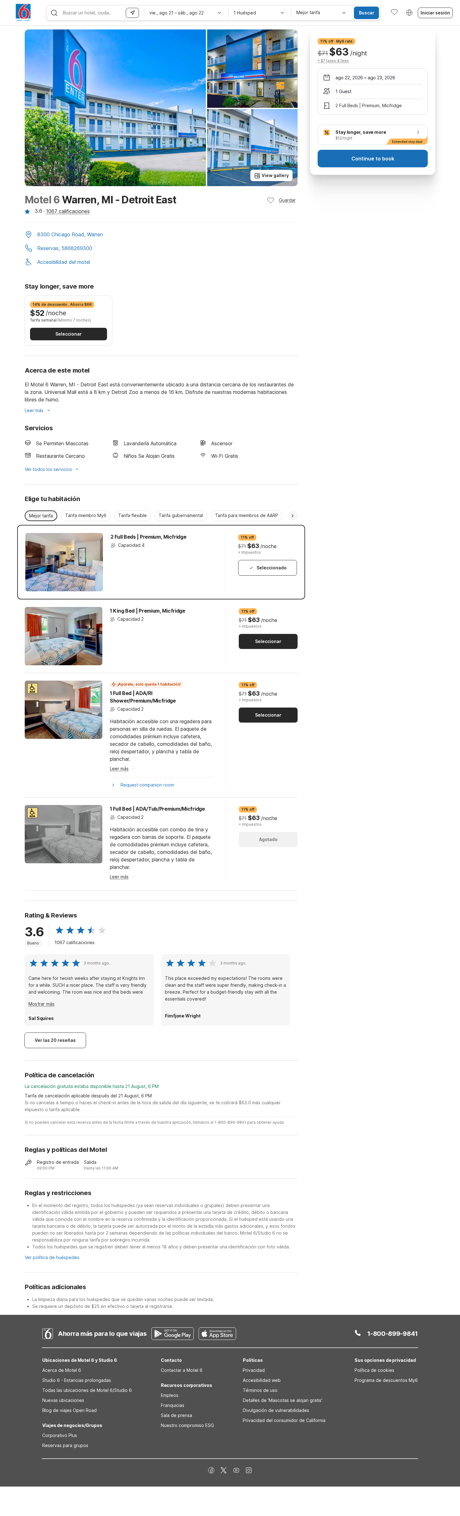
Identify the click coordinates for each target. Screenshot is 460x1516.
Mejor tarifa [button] (41, 515)
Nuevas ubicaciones (63, 1400)
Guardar (287, 200)
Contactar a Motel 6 (181, 1370)
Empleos (169, 1395)
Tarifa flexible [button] (132, 515)
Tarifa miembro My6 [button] (85, 515)
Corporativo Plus (59, 1435)
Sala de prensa (176, 1415)
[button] (161, 235)
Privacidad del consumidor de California (284, 1420)
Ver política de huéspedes (52, 1257)
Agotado (268, 839)
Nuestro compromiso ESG (187, 1425)
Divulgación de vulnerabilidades (276, 1410)
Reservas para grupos (65, 1445)
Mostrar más (41, 1003)
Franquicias (172, 1405)
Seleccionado (272, 567)
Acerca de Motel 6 (61, 1370)
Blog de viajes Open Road (69, 1410)
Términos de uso (260, 1390)
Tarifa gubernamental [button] (181, 515)
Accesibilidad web (262, 1380)
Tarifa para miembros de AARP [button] (246, 515)
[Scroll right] (293, 516)
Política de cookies (374, 1370)
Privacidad (254, 1370)
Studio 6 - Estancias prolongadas (76, 1380)
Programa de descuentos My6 (386, 1380)
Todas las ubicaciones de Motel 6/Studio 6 (87, 1390)
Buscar (366, 12)
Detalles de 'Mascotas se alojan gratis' (282, 1400)
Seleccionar (68, 334)
